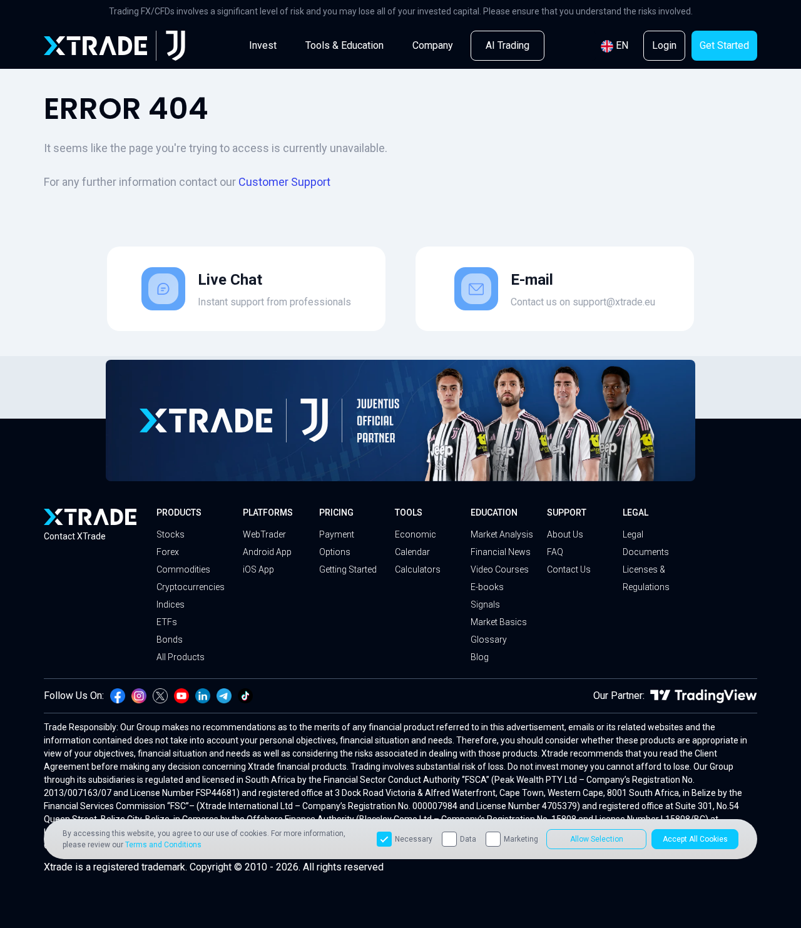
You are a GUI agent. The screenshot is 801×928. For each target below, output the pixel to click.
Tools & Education (344, 45)
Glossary (489, 640)
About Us (565, 534)
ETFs (166, 622)
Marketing (521, 839)
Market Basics (499, 622)
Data (468, 839)
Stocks (170, 534)
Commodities (183, 569)
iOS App (258, 569)
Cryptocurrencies (190, 587)
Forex (167, 552)
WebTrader (264, 534)
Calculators (418, 569)
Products (179, 512)
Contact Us (569, 569)
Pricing (336, 512)
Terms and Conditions (163, 844)
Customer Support (284, 181)
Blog (480, 657)
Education (494, 512)
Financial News (501, 552)
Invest (263, 45)
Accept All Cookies (695, 839)
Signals (485, 604)
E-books (487, 587)
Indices (170, 604)
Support (566, 512)
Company (432, 45)
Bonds (169, 640)
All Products (180, 657)
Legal (635, 512)
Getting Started (348, 569)
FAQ (555, 552)
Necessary (413, 839)
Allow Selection (596, 839)
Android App (267, 552)
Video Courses (500, 569)
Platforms (268, 512)
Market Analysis (502, 534)
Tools (408, 512)
